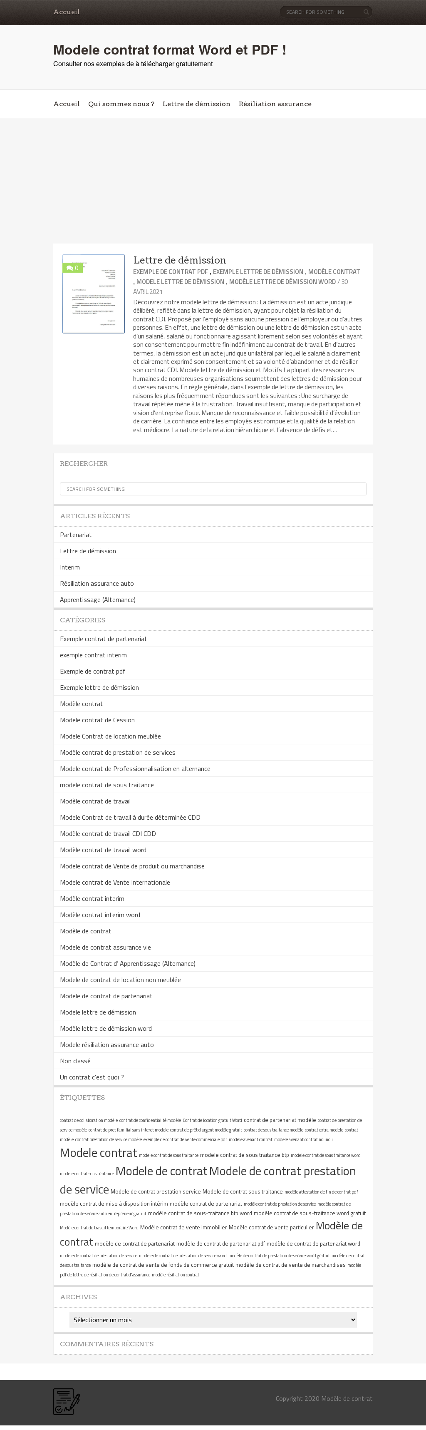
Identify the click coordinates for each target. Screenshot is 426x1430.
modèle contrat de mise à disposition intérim (114, 1203)
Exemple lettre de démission (258, 271)
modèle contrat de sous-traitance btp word (200, 1213)
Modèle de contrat (85, 931)
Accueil (66, 12)
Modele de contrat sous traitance (243, 1191)
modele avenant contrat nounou (303, 1139)
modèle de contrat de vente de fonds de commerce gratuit (163, 1265)
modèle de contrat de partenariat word (313, 1243)
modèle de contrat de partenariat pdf (220, 1243)
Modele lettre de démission (180, 281)
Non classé (75, 1061)
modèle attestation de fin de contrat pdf (321, 1192)
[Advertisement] (213, 181)
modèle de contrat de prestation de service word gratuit (279, 1255)
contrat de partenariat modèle (280, 1120)
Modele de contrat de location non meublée (120, 980)
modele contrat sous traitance (87, 1173)
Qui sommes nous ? (121, 104)
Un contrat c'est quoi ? (92, 1077)
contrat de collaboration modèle (89, 1120)
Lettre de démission (196, 104)
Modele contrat (98, 1152)
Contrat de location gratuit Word (212, 1120)
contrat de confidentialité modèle (150, 1120)
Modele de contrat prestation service (156, 1191)
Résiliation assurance (275, 104)
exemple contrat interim (93, 655)
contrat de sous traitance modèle (273, 1130)
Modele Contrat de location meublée (110, 736)
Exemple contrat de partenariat (103, 639)
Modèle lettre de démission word (282, 281)
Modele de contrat (162, 1170)
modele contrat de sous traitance (107, 785)
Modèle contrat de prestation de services (118, 752)
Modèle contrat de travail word (103, 850)
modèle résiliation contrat (175, 1274)
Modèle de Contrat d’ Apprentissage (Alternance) (128, 963)
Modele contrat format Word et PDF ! (170, 49)
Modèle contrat (334, 271)
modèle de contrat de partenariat (135, 1243)
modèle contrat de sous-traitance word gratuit (310, 1213)
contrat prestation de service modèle (108, 1139)
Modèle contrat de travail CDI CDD (108, 833)
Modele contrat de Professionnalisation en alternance (135, 768)
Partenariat (76, 535)
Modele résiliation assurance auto (107, 1044)
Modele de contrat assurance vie (105, 947)
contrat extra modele (324, 1130)
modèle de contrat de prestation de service (98, 1255)
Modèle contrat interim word (100, 915)
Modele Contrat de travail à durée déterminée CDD (130, 817)
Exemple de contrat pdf (170, 271)
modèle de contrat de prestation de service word (183, 1255)
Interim (70, 567)
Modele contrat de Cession (97, 720)
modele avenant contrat (250, 1139)
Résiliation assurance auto (97, 583)
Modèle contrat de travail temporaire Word (99, 1227)
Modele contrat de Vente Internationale (115, 882)
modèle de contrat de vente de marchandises (290, 1265)
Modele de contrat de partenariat (106, 996)
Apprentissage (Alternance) (98, 599)
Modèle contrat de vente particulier (271, 1227)
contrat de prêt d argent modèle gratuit (206, 1130)
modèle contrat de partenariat (206, 1203)
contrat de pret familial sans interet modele (128, 1130)
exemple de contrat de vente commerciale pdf (185, 1139)
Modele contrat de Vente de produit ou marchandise (132, 866)
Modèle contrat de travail (95, 801)
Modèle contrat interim (92, 898)
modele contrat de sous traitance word (326, 1155)
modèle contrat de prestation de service (280, 1204)
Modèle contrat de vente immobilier (183, 1227)
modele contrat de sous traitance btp (244, 1155)
